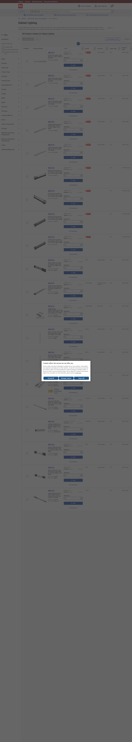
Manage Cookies (66, 378)
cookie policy (78, 373)
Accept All (51, 378)
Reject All (81, 378)
